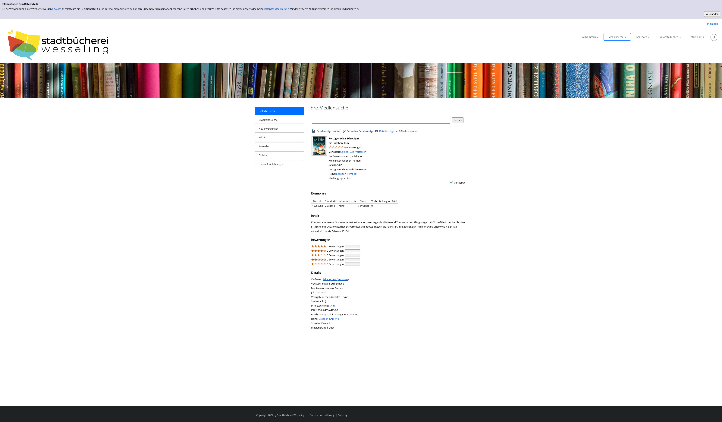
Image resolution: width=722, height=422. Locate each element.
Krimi (332, 305)
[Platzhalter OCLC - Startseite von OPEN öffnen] (60, 45)
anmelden (712, 23)
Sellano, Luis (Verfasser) (353, 151)
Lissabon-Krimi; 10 (346, 173)
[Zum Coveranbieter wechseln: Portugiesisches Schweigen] (319, 146)
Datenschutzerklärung (276, 9)
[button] (714, 37)
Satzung (342, 415)
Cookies (56, 9)
